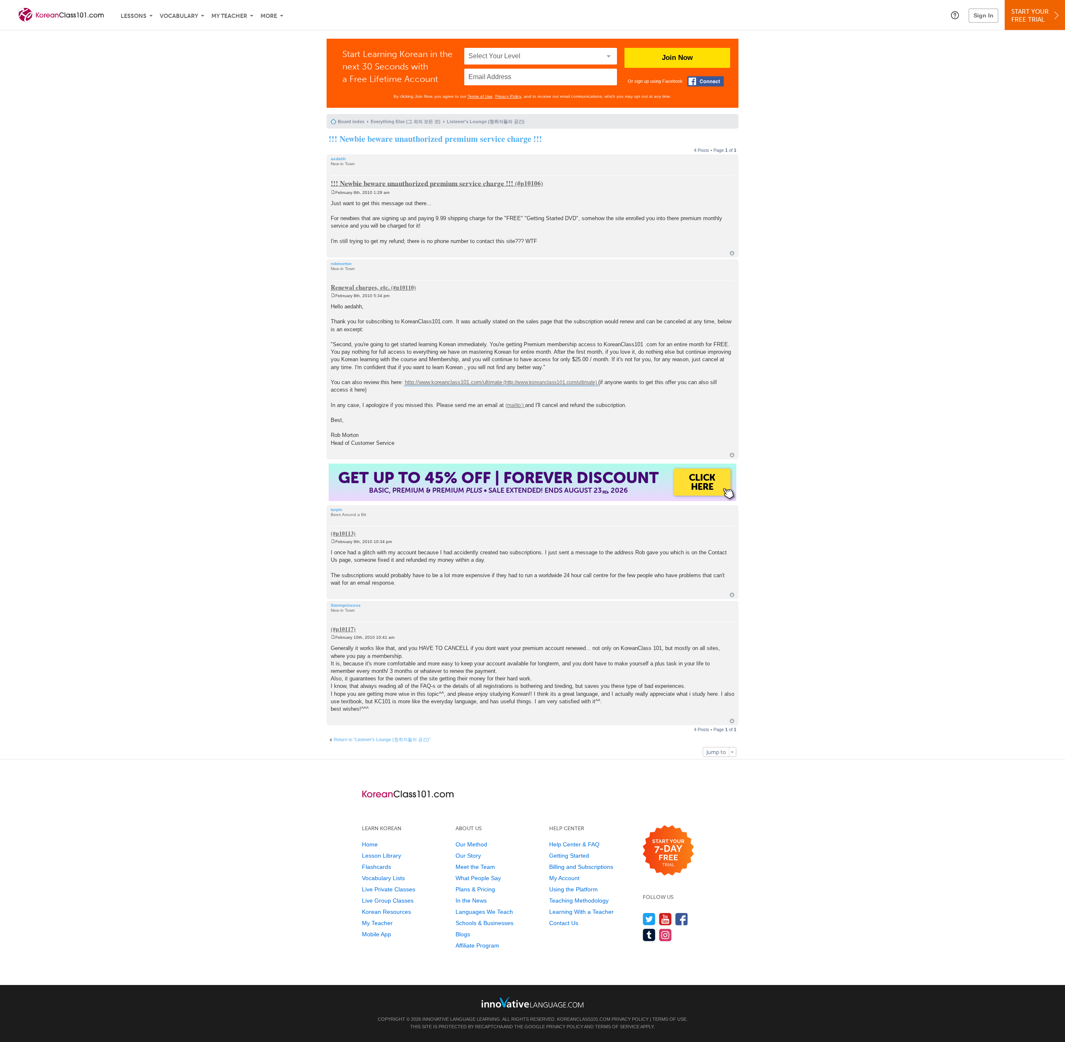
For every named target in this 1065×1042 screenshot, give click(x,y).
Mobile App (376, 934)
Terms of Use (480, 96)
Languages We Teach (484, 911)
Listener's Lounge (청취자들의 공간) (486, 121)
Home (370, 844)
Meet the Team (475, 866)
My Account (564, 878)
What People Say (478, 878)
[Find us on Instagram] (665, 934)
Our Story (468, 855)
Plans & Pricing (475, 889)
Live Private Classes (388, 889)
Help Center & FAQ (574, 844)
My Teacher (229, 16)
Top (732, 253)
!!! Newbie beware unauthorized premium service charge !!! (435, 139)
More (268, 16)
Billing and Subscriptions (581, 866)
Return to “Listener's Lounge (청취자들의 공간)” (382, 739)
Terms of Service (617, 1026)
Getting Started (569, 855)
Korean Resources (386, 911)
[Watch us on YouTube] (665, 919)
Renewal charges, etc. (360, 287)
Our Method (471, 844)
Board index (351, 121)
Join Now (677, 58)
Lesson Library (381, 855)
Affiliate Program (477, 945)
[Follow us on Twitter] (649, 919)
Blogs (463, 934)
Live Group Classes (388, 900)
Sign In (983, 15)
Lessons (133, 16)
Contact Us (563, 923)
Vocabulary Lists (383, 878)
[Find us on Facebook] (681, 919)
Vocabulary (179, 16)
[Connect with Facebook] (705, 81)
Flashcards (376, 866)
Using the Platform (573, 889)
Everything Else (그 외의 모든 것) (406, 121)
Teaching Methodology (579, 900)
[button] (955, 15)
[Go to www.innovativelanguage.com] (532, 1002)
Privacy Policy (508, 96)
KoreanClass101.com (583, 1019)
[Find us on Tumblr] (649, 934)
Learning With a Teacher (581, 911)
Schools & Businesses (484, 923)
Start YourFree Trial (1030, 15)
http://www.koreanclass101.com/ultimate (453, 382)
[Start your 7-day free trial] (668, 850)
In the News (471, 900)
